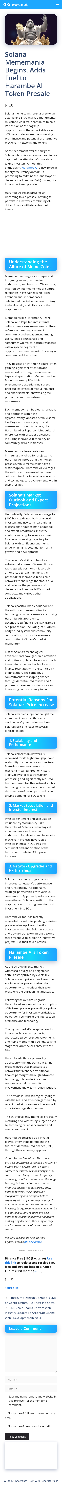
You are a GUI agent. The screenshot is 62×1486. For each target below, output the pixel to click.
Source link (12, 1288)
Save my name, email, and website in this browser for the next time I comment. (33, 1401)
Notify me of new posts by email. (29, 1426)
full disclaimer (32, 1242)
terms (37, 1271)
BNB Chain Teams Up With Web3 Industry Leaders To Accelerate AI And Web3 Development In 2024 (30, 1313)
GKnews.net (15, 4)
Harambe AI (30, 167)
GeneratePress (49, 1480)
